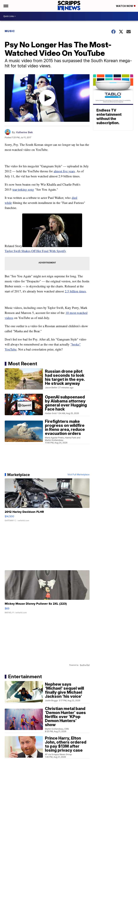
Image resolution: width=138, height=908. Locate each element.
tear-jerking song (23, 189)
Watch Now (125, 6)
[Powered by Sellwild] (85, 665)
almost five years (64, 171)
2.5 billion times (75, 291)
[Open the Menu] (6, 6)
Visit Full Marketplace (78, 474)
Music (10, 31)
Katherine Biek (24, 132)
